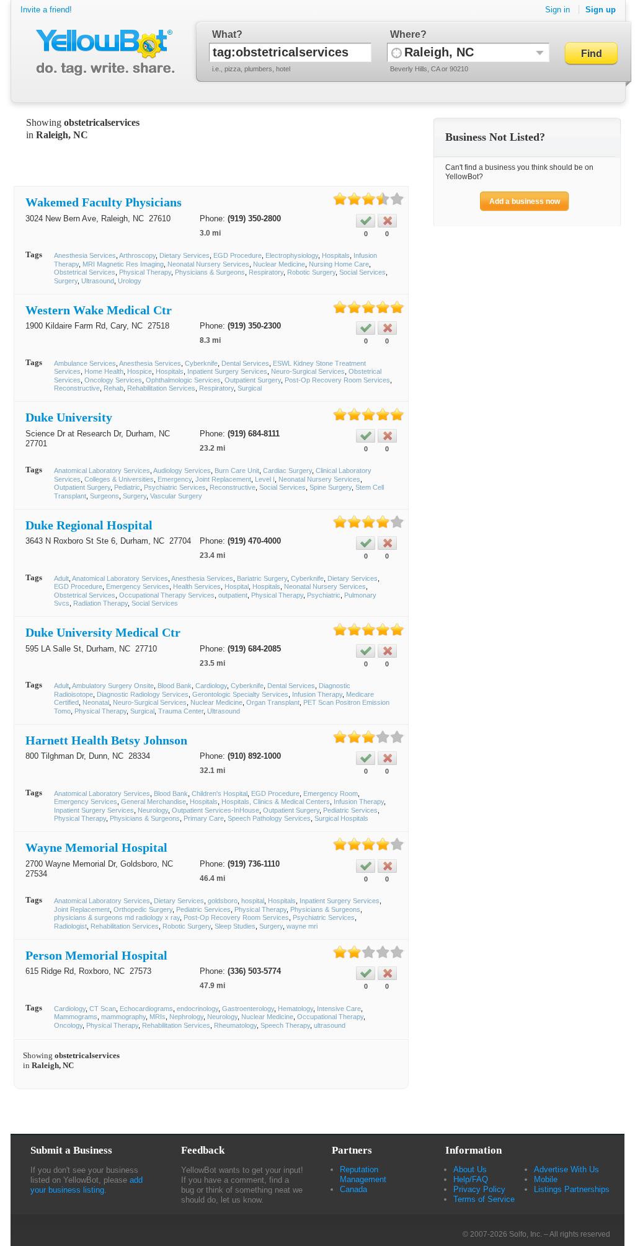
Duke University (68, 417)
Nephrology (186, 1016)
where (405, 34)
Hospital (236, 586)
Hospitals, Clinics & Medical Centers (275, 801)
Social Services (362, 272)
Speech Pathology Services (269, 818)
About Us (470, 1169)
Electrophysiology (291, 255)
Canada (353, 1189)
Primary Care (204, 818)
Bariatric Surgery (262, 578)
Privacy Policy (479, 1189)
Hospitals (336, 255)
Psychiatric (323, 595)
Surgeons (104, 496)
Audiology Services (182, 470)
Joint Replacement (223, 479)
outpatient (232, 595)
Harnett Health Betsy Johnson (106, 740)
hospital (252, 900)
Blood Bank (175, 685)
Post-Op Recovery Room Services (337, 380)
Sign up (600, 9)
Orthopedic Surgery (142, 909)
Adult (61, 578)
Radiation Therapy (100, 603)
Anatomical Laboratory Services (102, 470)
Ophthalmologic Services (183, 380)
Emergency (175, 479)
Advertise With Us (566, 1169)
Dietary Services (184, 255)
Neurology (153, 810)
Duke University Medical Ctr (102, 632)
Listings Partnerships (572, 1189)
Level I (265, 479)
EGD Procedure (237, 255)
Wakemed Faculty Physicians (103, 202)
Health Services (197, 586)
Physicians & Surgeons (210, 272)
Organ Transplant (273, 702)
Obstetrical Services (84, 272)
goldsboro (223, 900)
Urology (129, 281)
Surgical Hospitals (341, 818)
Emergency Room (330, 793)
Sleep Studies (235, 926)
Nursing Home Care (339, 264)
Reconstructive (77, 388)
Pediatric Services (350, 810)
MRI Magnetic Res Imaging (123, 264)
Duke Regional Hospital (89, 525)
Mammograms (75, 1016)
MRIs (157, 1016)
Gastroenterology (248, 1008)
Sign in (557, 9)
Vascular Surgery (176, 496)
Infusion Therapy (317, 694)
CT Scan (102, 1008)
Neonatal (95, 702)
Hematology (295, 1008)
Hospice (139, 371)
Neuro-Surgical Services (308, 371)
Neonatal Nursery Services (208, 264)
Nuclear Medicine (279, 264)
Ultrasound (97, 281)
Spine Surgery (330, 487)
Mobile (545, 1179)
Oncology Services (113, 380)
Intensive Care (339, 1008)
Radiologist (70, 926)
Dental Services (245, 363)
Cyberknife (201, 363)
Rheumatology (235, 1025)
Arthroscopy (137, 255)
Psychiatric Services (175, 487)
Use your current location (396, 52)
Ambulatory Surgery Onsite (113, 685)
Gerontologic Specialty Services (240, 694)
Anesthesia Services (85, 255)
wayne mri (302, 926)
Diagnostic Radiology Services (143, 694)
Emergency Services (137, 586)
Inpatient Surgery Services (227, 371)
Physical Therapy (145, 272)
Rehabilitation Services (161, 388)
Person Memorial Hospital (96, 955)
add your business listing (86, 1185)
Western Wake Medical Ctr (98, 310)
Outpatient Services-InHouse (215, 810)
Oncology (68, 1025)
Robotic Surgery (311, 272)
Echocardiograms (146, 1008)
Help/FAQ (470, 1179)
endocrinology (197, 1008)
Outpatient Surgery (252, 380)
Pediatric (127, 487)
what (224, 34)
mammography (123, 1016)
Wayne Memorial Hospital (96, 847)
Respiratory (266, 272)
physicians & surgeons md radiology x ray (117, 917)
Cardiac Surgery (287, 470)
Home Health (103, 371)
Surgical (250, 388)
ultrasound (329, 1025)
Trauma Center (180, 711)
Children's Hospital (219, 793)
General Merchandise (153, 801)
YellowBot (103, 53)
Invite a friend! (46, 9)
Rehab (113, 388)
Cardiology (211, 685)
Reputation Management (363, 1174)
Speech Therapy (285, 1025)
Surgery (66, 281)
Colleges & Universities (119, 479)
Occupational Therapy (330, 1016)
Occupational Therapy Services (167, 595)
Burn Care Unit (237, 470)
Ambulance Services (85, 363)
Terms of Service (484, 1199)
